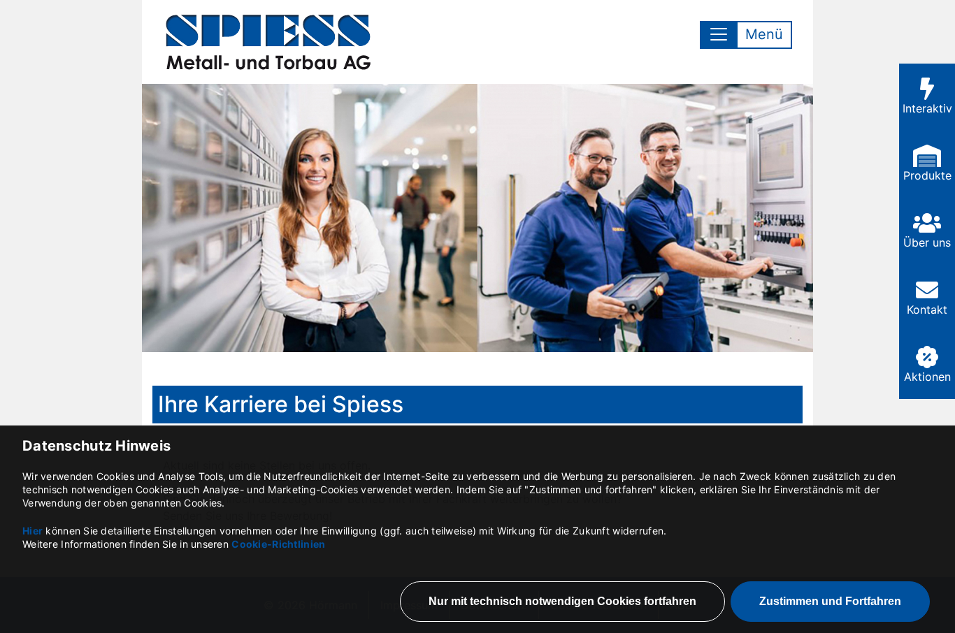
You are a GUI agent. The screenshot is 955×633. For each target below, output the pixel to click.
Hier (32, 531)
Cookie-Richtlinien (278, 544)
